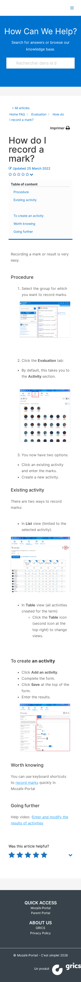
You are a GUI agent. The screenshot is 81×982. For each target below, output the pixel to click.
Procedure (21, 192)
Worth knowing (24, 224)
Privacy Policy (40, 933)
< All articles (20, 108)
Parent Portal (40, 913)
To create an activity (29, 216)
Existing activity (25, 200)
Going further (23, 231)
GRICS (40, 928)
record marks (27, 782)
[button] (60, 128)
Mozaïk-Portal (41, 908)
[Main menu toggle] (72, 7)
